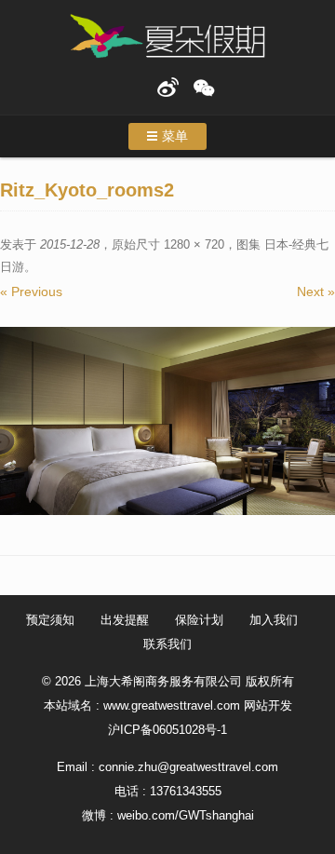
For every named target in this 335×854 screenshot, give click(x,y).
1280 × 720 (194, 244)
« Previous (31, 291)
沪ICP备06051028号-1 (167, 730)
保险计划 (199, 620)
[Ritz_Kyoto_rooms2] (167, 421)
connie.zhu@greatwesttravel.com (188, 767)
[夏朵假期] (167, 37)
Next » (316, 291)
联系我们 (167, 644)
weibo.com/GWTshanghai (185, 815)
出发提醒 (124, 620)
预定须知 (50, 620)
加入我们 (273, 620)
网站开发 (268, 705)
